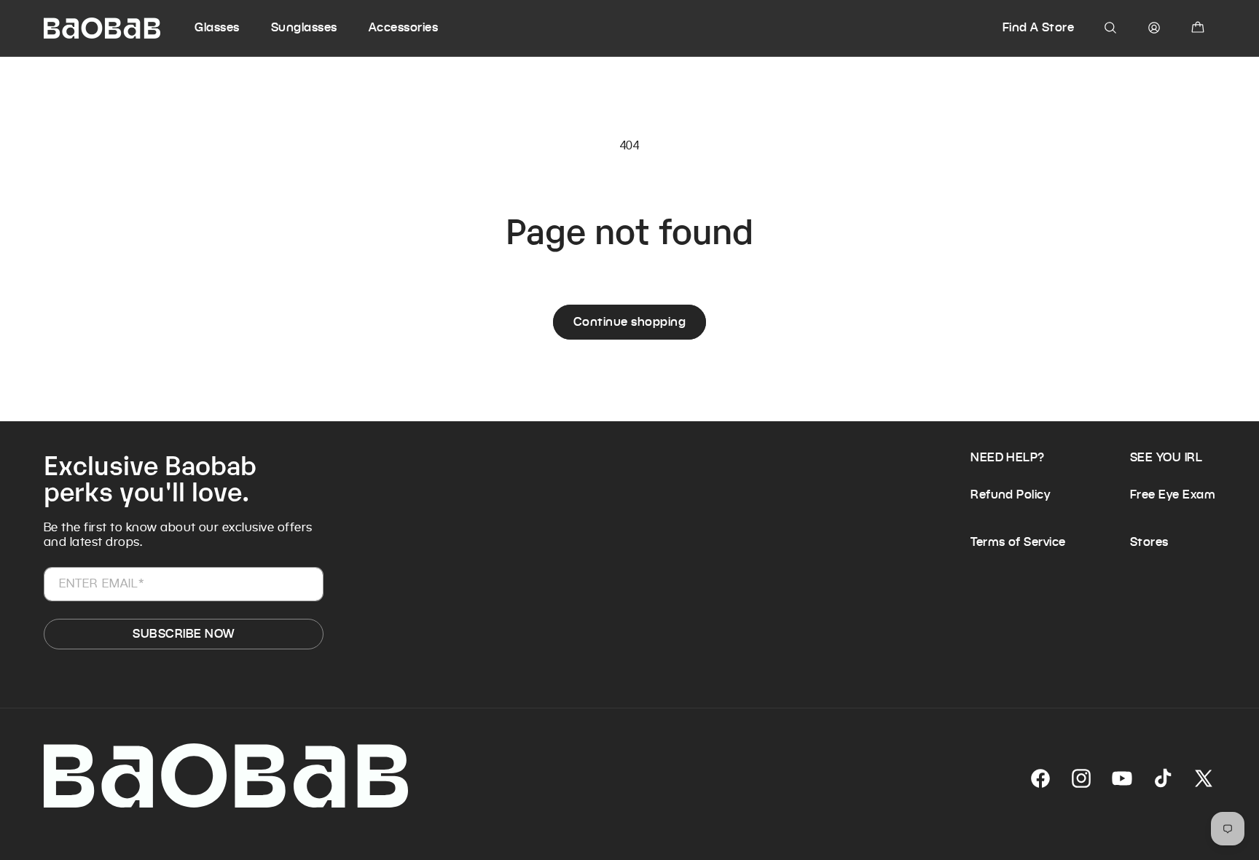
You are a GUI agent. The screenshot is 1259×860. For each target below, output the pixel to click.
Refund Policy (1010, 494)
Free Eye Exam (1172, 494)
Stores (1149, 542)
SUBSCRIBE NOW (183, 634)
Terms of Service (1018, 542)
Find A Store (1039, 27)
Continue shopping (629, 322)
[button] (230, 27)
